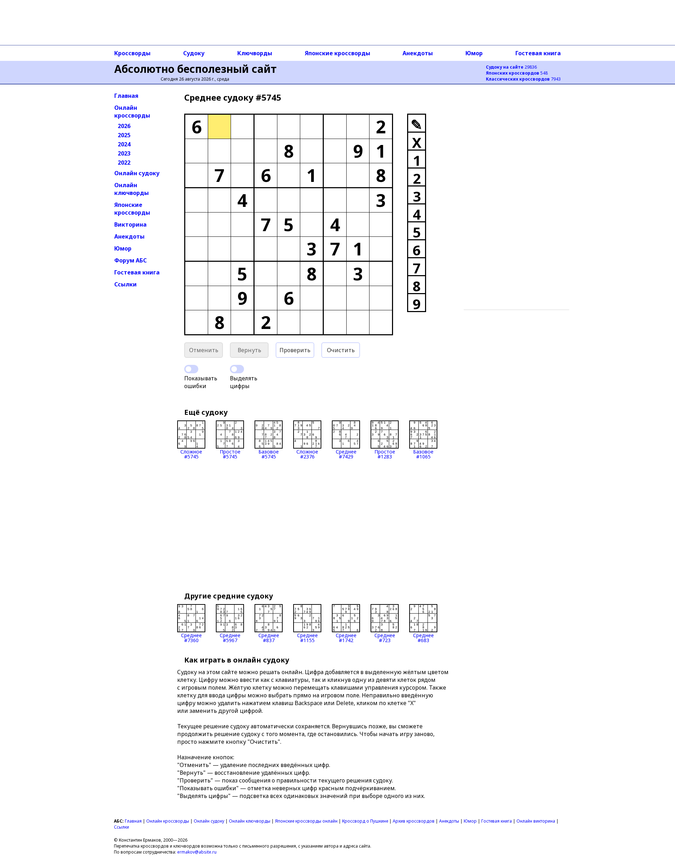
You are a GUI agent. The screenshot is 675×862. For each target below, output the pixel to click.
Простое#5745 (230, 453)
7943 (523, 79)
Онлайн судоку (137, 173)
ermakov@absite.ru (197, 852)
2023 (124, 153)
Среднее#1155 (307, 637)
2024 (124, 144)
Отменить (203, 350)
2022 (124, 162)
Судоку (194, 53)
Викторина (130, 224)
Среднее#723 (384, 637)
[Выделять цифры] (237, 369)
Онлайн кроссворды (132, 111)
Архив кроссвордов (414, 821)
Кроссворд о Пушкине (365, 821)
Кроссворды (132, 53)
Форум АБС (130, 260)
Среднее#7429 (346, 453)
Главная (126, 96)
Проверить (294, 350)
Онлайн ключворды (131, 189)
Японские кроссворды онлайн (306, 821)
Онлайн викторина (535, 821)
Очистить (341, 350)
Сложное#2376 (307, 453)
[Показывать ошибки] (191, 369)
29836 (511, 67)
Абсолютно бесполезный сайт (195, 69)
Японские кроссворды (337, 53)
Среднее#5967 (230, 637)
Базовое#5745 (268, 453)
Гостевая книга (538, 53)
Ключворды (254, 53)
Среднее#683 (423, 637)
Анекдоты (418, 53)
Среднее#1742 (346, 637)
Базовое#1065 (423, 453)
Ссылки (125, 284)
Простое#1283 (384, 453)
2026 (124, 126)
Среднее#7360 (191, 637)
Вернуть (249, 350)
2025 (124, 135)
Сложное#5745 (191, 453)
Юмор (474, 53)
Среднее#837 (268, 637)
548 (517, 73)
